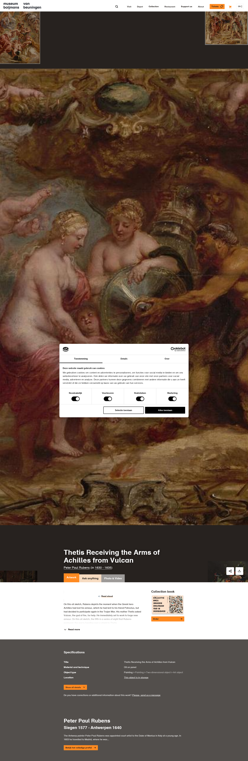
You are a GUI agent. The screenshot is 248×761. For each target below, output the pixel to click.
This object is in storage (136, 678)
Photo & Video (113, 578)
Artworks (47, 19)
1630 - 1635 (103, 567)
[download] (239, 571)
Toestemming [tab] (81, 358)
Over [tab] (167, 358)
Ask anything (90, 578)
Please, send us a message (146, 695)
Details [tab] (124, 358)
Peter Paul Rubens (77, 567)
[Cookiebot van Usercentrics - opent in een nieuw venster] (172, 349)
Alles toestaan (165, 410)
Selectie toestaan (123, 410)
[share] (230, 571)
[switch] (108, 399)
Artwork (71, 577)
